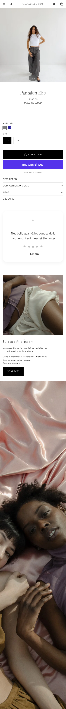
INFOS (6, 192)
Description (10, 179)
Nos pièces (13, 371)
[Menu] (4, 4)
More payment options (33, 172)
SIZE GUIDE (8, 198)
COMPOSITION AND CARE (16, 185)
